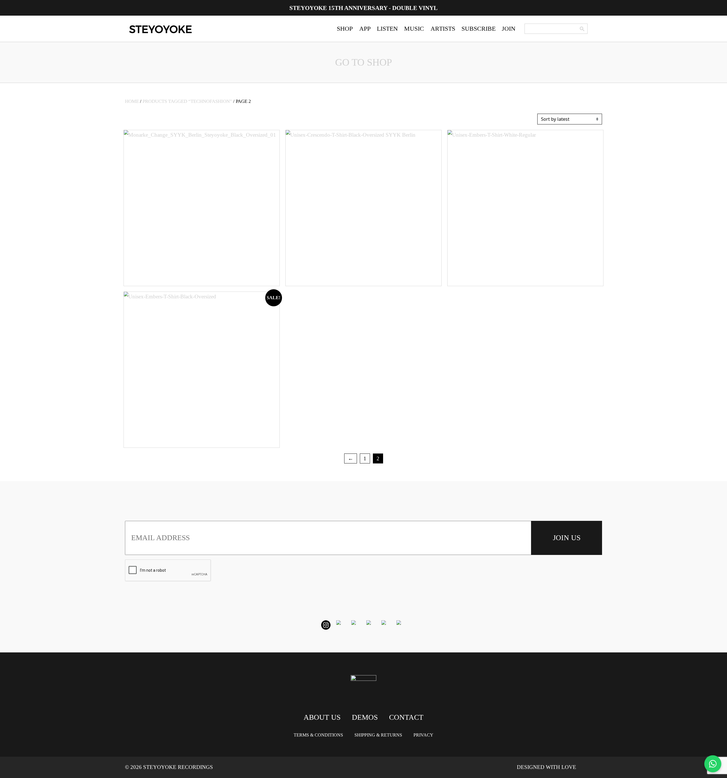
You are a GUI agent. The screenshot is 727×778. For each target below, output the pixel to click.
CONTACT (406, 717)
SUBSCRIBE (478, 28)
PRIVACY (423, 735)
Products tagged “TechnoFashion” (187, 101)
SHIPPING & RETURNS (378, 735)
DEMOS (365, 717)
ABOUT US (322, 717)
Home (132, 101)
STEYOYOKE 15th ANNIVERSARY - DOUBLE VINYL (363, 8)
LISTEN (387, 28)
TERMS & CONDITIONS (318, 735)
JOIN (508, 28)
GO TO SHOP (363, 62)
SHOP (345, 28)
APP (365, 28)
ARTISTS (443, 28)
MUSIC (414, 28)
